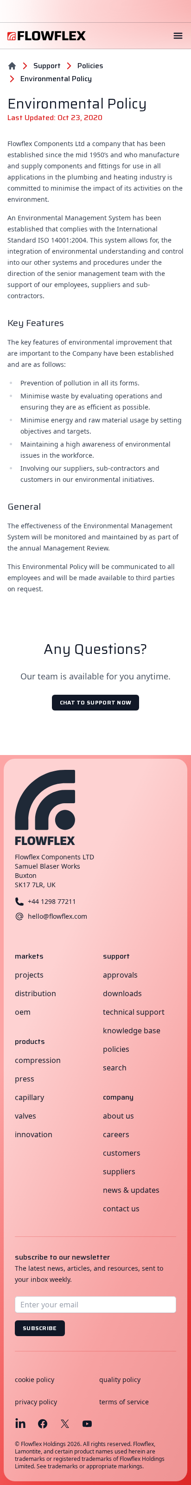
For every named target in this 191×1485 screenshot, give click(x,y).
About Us (118, 1116)
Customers (121, 1153)
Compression (38, 1060)
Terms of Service (124, 1401)
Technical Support (134, 1012)
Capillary (29, 1097)
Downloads (122, 993)
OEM (23, 1012)
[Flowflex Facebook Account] (42, 1423)
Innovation (33, 1134)
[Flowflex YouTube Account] (87, 1423)
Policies (116, 1049)
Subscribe (40, 1328)
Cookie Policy (34, 1379)
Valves (25, 1116)
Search (115, 1068)
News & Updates (131, 1190)
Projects (29, 975)
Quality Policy (119, 1379)
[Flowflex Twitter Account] (64, 1423)
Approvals (120, 975)
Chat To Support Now (96, 702)
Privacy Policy (36, 1401)
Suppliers (119, 1171)
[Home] (12, 65)
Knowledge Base (131, 1030)
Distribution (35, 993)
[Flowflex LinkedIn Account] (20, 1423)
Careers (116, 1134)
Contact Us (121, 1208)
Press (24, 1079)
